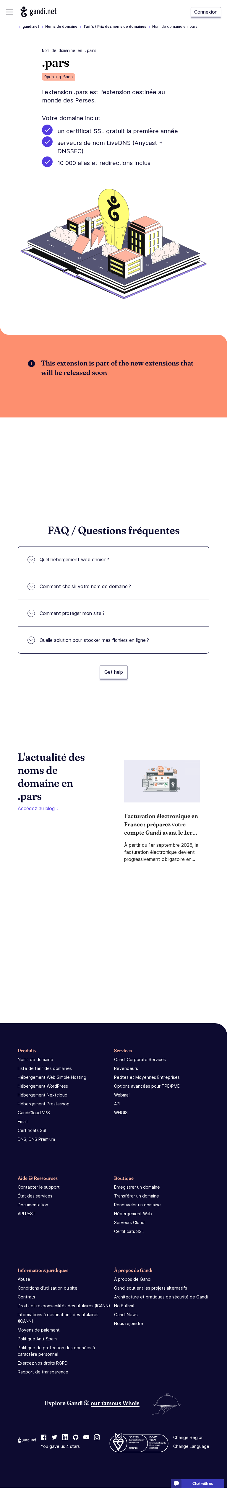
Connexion (206, 12)
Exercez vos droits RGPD (43, 1362)
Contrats (26, 1296)
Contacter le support (39, 1187)
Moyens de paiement (39, 1329)
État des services (35, 1195)
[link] (44, 1438)
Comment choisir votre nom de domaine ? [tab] (85, 586)
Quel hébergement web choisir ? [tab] (74, 559)
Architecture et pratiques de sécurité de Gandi (161, 1296)
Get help (113, 672)
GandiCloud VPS (34, 1112)
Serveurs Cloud (129, 1222)
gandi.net (30, 26)
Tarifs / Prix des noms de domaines (114, 26)
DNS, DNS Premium (36, 1139)
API (117, 1103)
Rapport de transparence (43, 1371)
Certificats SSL (32, 1130)
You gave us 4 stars (60, 1446)
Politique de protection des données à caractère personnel (56, 1351)
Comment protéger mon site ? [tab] (72, 613)
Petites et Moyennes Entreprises (147, 1077)
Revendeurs (126, 1068)
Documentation (33, 1204)
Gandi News (126, 1314)
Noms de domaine (61, 26)
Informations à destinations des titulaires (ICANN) (58, 1318)
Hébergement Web (133, 1213)
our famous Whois (115, 1403)
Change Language (191, 1446)
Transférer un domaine (136, 1195)
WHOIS (121, 1112)
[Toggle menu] (10, 12)
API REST (27, 1213)
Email (22, 1121)
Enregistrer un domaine (137, 1187)
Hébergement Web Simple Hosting (52, 1077)
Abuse (24, 1279)
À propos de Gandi (132, 1279)
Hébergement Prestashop (43, 1103)
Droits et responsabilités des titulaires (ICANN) (64, 1305)
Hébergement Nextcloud (42, 1094)
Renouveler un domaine (137, 1204)
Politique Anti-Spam (37, 1338)
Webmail (122, 1094)
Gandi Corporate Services (140, 1059)
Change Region (188, 1437)
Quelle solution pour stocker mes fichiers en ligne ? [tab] (94, 640)
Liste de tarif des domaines (45, 1068)
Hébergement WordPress (43, 1086)
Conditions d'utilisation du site (47, 1287)
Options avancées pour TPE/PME (147, 1086)
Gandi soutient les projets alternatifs (150, 1287)
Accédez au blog (36, 808)
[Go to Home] (38, 11)
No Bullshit (124, 1305)
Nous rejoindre (128, 1323)
